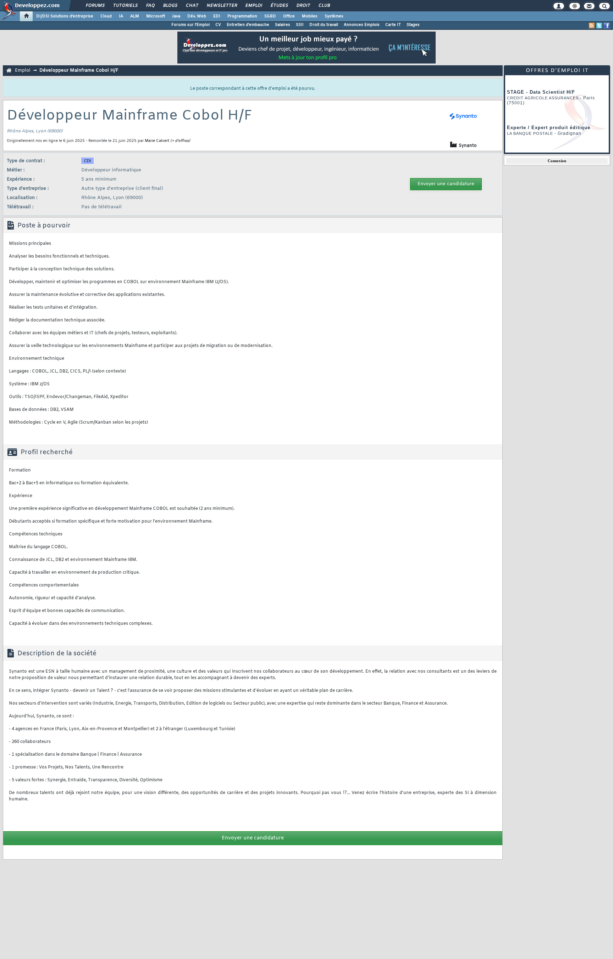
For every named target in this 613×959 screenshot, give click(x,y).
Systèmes (334, 16)
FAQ (150, 6)
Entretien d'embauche (248, 24)
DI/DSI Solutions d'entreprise (64, 16)
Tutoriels (125, 6)
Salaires (282, 24)
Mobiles (309, 16)
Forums (95, 6)
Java (176, 16)
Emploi (253, 6)
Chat (192, 6)
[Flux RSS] (592, 25)
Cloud (106, 16)
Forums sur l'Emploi (190, 24)
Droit (303, 6)
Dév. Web (196, 16)
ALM (134, 16)
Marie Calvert (157, 140)
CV (218, 24)
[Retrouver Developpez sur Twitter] (599, 25)
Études (279, 6)
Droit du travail (323, 24)
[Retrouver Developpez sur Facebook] (606, 25)
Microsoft (155, 16)
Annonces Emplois (362, 24)
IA (121, 16)
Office (289, 16)
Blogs (170, 6)
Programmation (242, 16)
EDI (216, 16)
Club (323, 6)
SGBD (270, 16)
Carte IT (393, 24)
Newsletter (221, 6)
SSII (300, 24)
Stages (413, 24)
